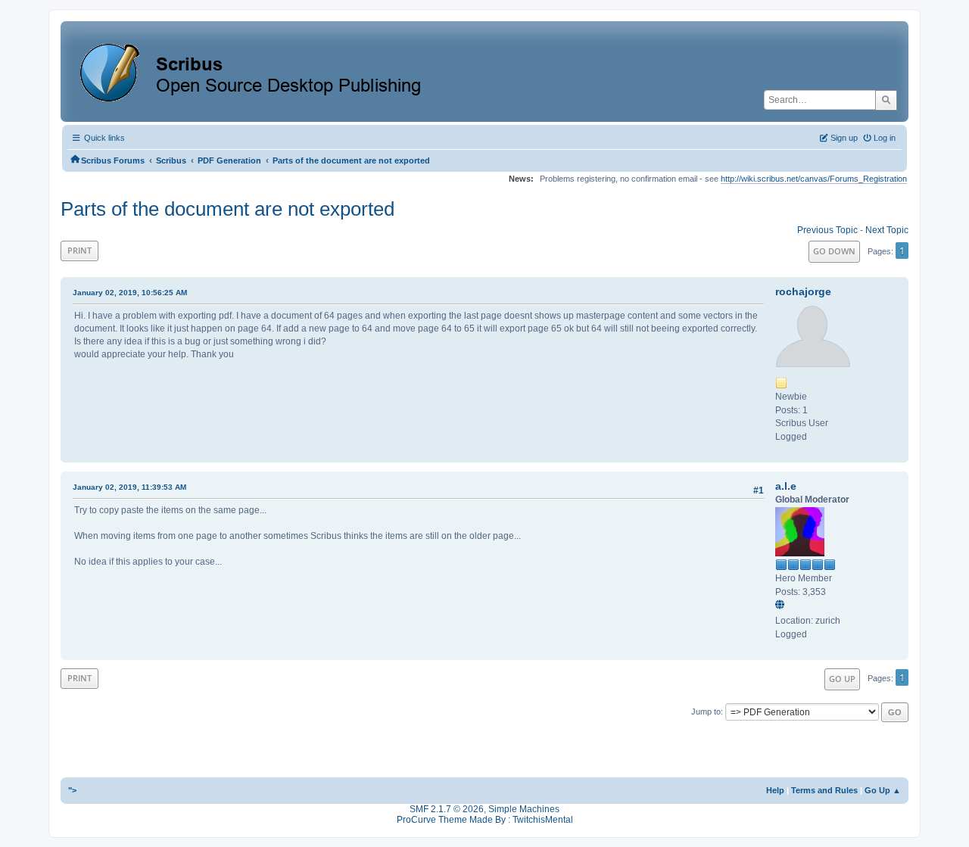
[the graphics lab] (782, 605)
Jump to (706, 711)
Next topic (886, 230)
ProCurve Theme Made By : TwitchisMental (485, 819)
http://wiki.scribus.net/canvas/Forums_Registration (814, 178)
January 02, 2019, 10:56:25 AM (130, 292)
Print (79, 250)
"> (72, 790)
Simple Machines (523, 809)
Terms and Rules (824, 790)
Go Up (842, 678)
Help (775, 790)
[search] (886, 100)
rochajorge (803, 291)
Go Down (834, 251)
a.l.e (785, 486)
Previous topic (827, 230)
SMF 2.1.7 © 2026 (447, 809)
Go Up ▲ (883, 790)
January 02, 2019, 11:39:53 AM (129, 487)
